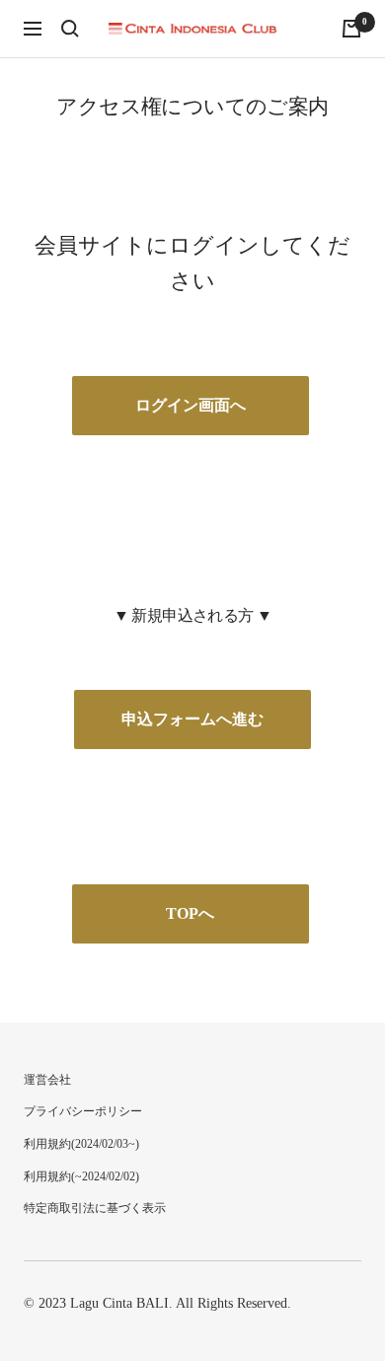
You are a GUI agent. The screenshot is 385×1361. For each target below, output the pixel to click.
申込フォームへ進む (192, 719)
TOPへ (190, 913)
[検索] (70, 29)
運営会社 (47, 1080)
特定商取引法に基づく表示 (95, 1208)
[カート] (351, 29)
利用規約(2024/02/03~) (81, 1144)
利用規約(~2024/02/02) (81, 1176)
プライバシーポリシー (83, 1111)
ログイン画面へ (190, 405)
